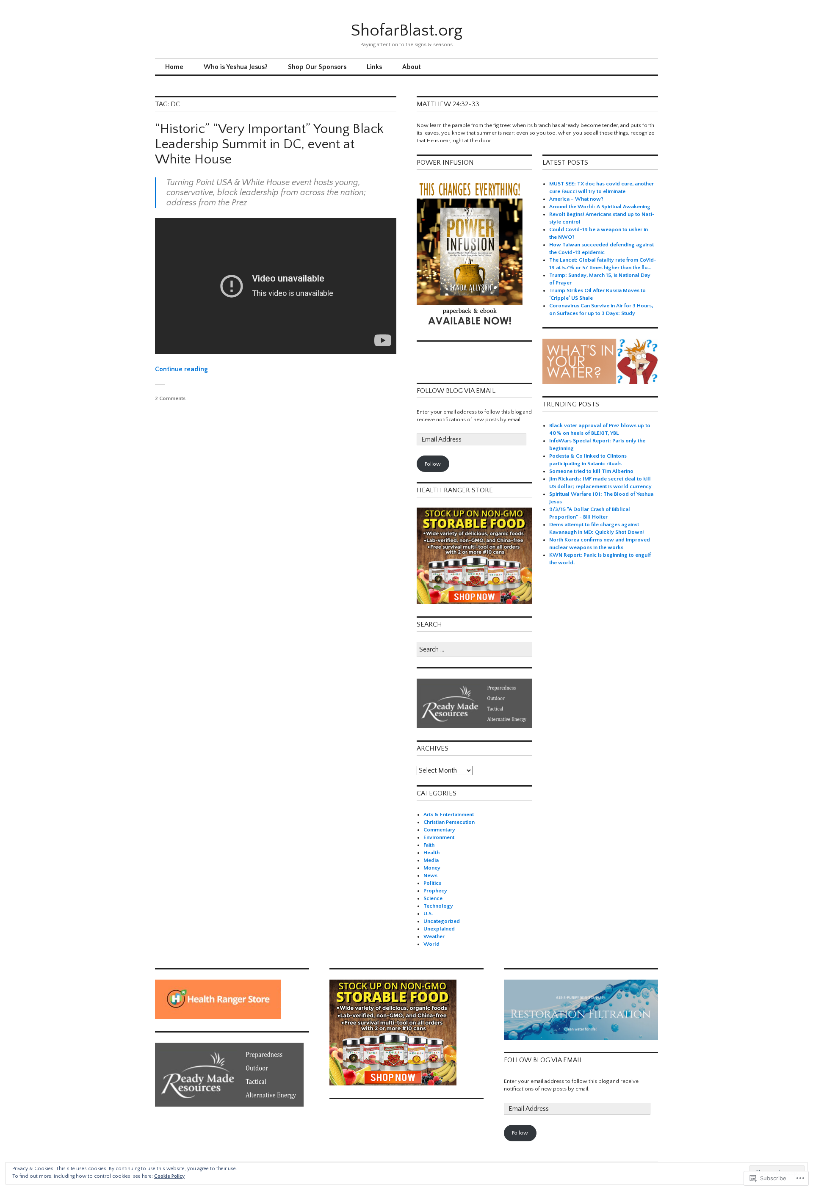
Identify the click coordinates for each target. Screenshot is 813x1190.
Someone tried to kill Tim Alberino (591, 471)
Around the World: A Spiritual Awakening (599, 207)
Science (432, 898)
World (431, 944)
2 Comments (170, 398)
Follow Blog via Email (456, 391)
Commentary (439, 830)
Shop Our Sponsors (317, 67)
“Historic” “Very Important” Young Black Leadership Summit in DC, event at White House (269, 144)
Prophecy (435, 891)
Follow (433, 464)
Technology (438, 906)
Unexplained (439, 929)
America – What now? (576, 199)
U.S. (428, 914)
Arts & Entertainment (448, 814)
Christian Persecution (449, 822)
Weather (434, 936)
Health (431, 853)
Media (431, 860)
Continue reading (181, 369)
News (430, 875)
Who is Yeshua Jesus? (236, 67)
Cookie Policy (169, 1176)
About (411, 67)
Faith (428, 845)
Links (374, 67)
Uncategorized (441, 921)
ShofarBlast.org (406, 30)
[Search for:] (474, 650)
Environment (438, 837)
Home (174, 67)
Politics (432, 883)
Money (431, 868)
